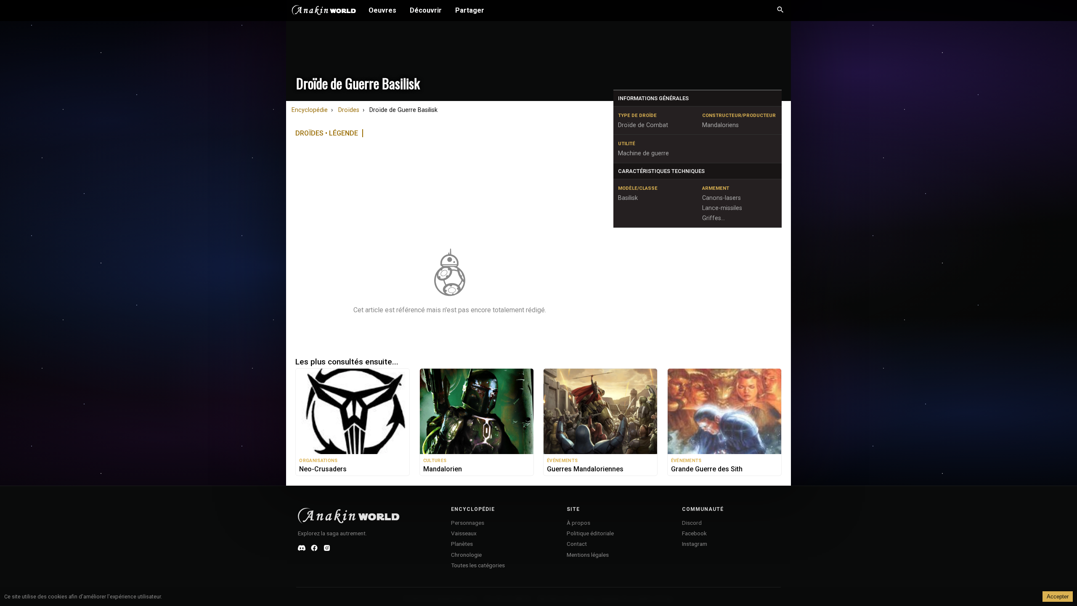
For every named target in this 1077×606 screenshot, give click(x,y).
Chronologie (466, 554)
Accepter (1058, 596)
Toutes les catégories (478, 565)
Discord (692, 522)
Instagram (694, 543)
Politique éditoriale (590, 533)
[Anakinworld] (324, 11)
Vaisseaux (464, 533)
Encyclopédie (310, 110)
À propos (578, 522)
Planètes (462, 543)
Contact (577, 543)
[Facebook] (314, 548)
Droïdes (348, 110)
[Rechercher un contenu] (780, 10)
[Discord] (301, 548)
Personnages (467, 522)
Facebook (694, 533)
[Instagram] (327, 548)
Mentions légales (588, 554)
